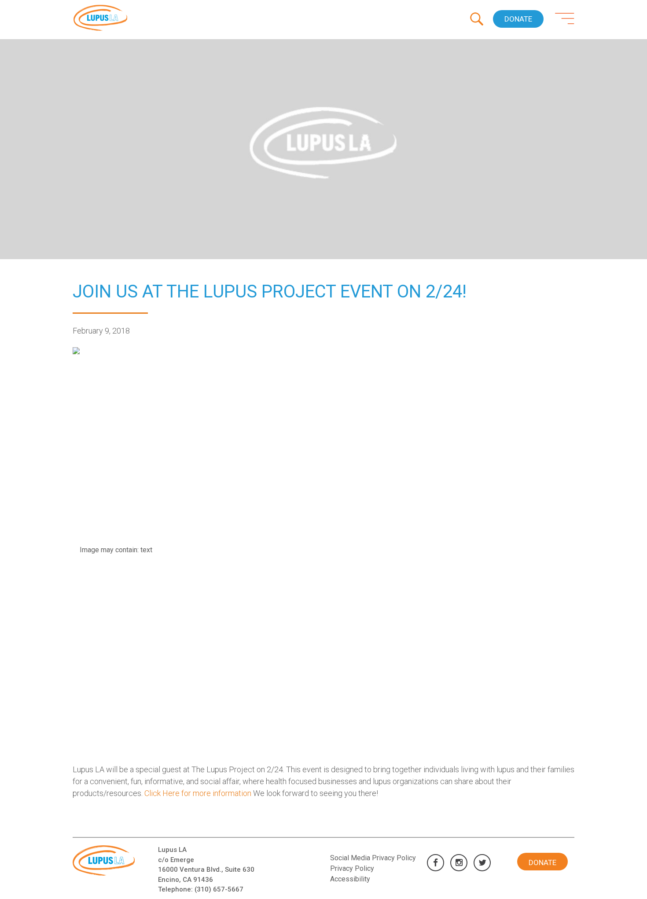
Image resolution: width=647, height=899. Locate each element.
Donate (518, 19)
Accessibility (350, 879)
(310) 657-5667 (219, 889)
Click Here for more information (197, 793)
